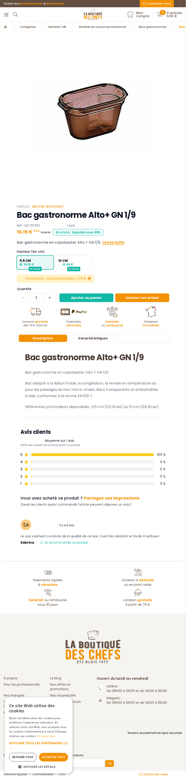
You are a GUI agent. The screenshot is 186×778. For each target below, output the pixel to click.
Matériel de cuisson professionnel (102, 27)
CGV (62, 774)
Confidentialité (43, 774)
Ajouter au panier (86, 297)
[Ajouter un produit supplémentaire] (50, 298)
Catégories (28, 27)
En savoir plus (46, 736)
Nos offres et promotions (60, 686)
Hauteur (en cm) (30, 251)
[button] (38, 745)
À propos (10, 678)
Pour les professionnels (22, 684)
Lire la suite (113, 242)
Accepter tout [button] (53, 757)
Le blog (55, 678)
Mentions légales (15, 774)
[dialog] (39, 735)
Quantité (24, 289)
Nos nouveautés (63, 695)
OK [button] (109, 763)
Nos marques (14, 695)
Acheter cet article (142, 297)
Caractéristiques (93, 338)
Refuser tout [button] (23, 757)
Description (43, 338)
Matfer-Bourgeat (48, 206)
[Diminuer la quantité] (23, 298)
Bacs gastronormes (152, 27)
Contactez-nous (159, 3)
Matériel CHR (57, 27)
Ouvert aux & (34, 3)
